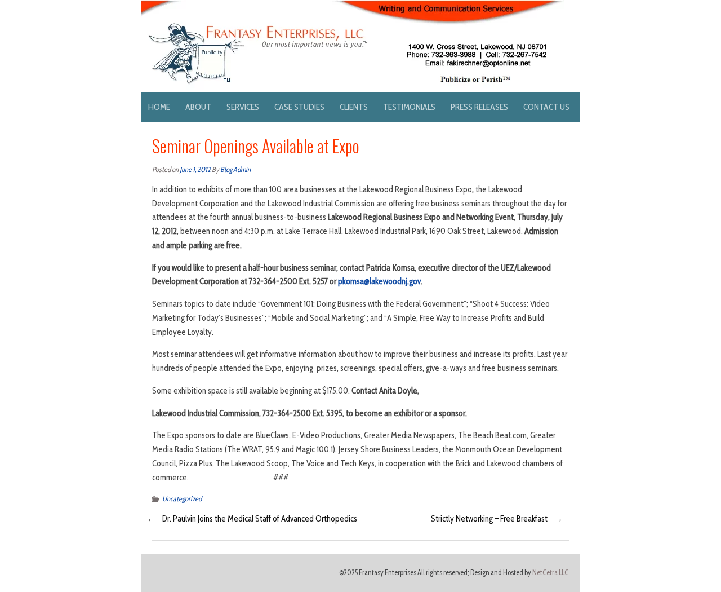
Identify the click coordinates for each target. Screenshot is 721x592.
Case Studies (299, 106)
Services (242, 106)
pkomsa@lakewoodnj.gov (379, 281)
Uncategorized (182, 498)
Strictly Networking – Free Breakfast (489, 519)
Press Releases (479, 106)
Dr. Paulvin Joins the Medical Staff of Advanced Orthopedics (259, 519)
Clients (354, 106)
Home (159, 106)
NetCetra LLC (550, 572)
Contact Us (546, 106)
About (198, 106)
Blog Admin (235, 169)
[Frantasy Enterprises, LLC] (352, 7)
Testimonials (409, 106)
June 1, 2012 (195, 169)
